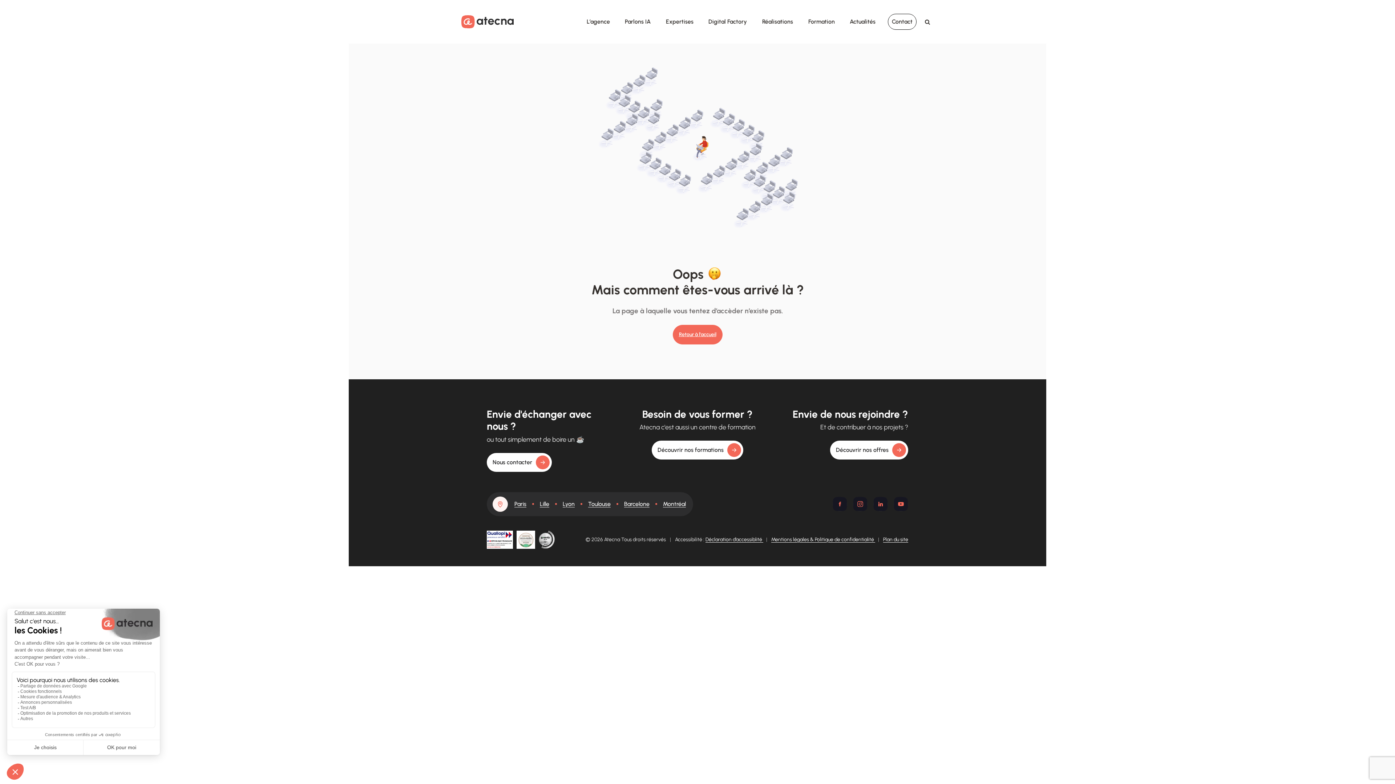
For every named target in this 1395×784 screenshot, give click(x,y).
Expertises (680, 21)
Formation (821, 21)
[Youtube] (901, 504)
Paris (520, 504)
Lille (544, 504)
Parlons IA (638, 21)
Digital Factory (727, 21)
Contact (902, 21)
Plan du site (895, 539)
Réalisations (777, 21)
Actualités (863, 21)
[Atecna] (487, 21)
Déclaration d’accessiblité (734, 539)
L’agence (598, 21)
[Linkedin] (880, 504)
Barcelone (637, 504)
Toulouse (599, 504)
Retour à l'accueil (697, 334)
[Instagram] (860, 504)
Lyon (569, 504)
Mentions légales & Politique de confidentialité (823, 539)
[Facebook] (840, 504)
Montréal (674, 504)
